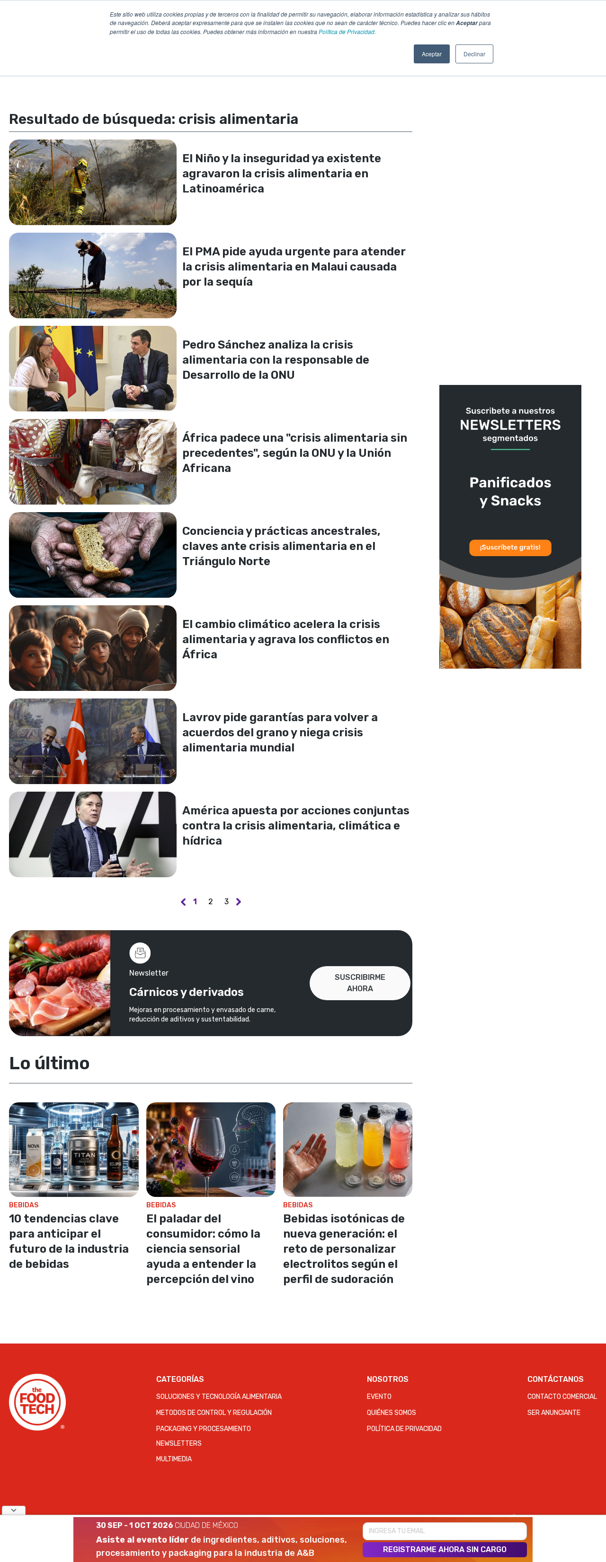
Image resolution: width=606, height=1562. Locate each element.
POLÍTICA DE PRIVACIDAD (404, 1429)
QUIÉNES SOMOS (391, 1413)
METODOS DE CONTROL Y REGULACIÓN (214, 1413)
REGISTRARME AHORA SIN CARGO (445, 1549)
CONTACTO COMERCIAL (562, 1397)
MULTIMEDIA (174, 1459)
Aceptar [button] (432, 54)
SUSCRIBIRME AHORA (360, 983)
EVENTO (379, 1397)
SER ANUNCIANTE (553, 1413)
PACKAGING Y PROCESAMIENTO (203, 1429)
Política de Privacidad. (347, 31)
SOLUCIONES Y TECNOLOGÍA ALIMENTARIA (219, 1397)
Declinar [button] (474, 54)
